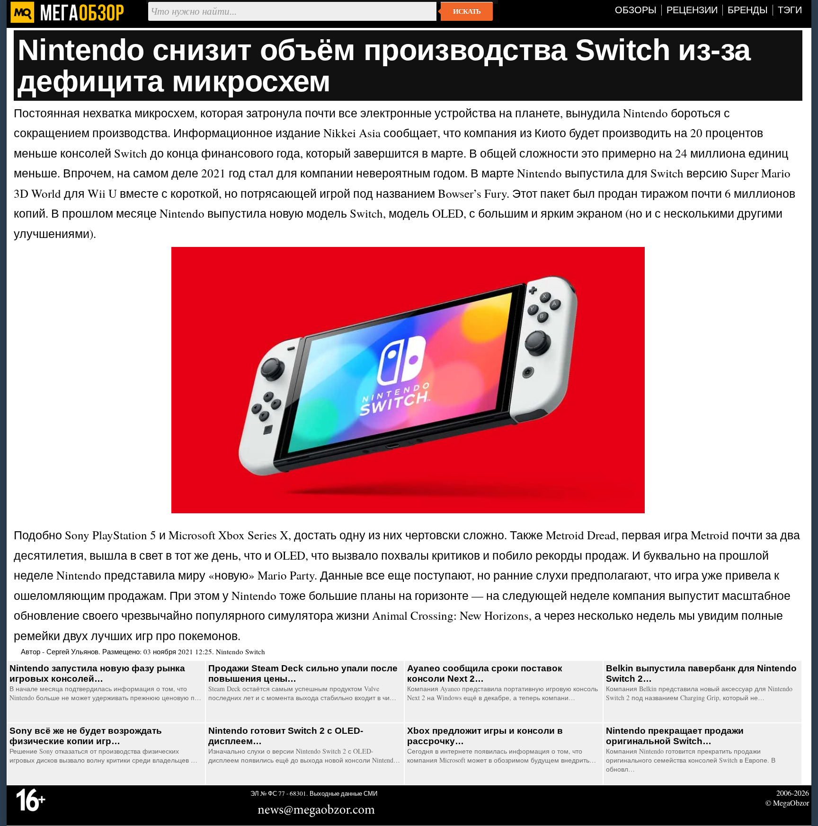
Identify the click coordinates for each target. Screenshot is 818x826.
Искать (466, 11)
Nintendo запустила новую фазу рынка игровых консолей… (97, 673)
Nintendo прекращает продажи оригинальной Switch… (675, 736)
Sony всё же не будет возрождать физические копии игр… (85, 736)
